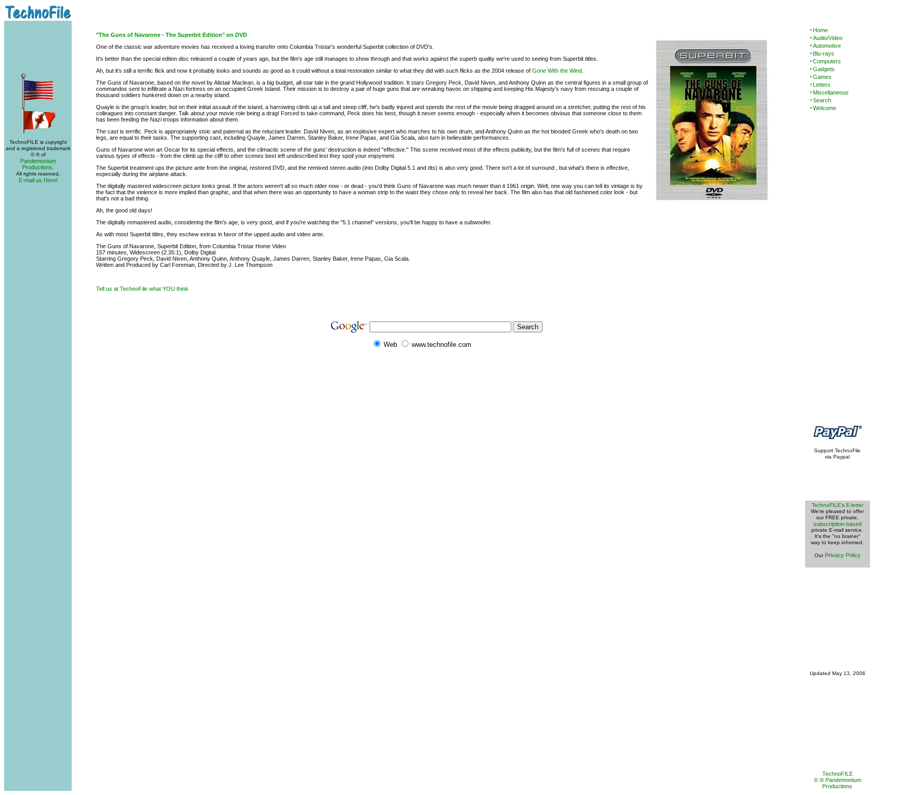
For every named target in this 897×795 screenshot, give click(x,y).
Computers (827, 61)
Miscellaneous (831, 92)
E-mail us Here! (38, 180)
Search (822, 100)
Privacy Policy (843, 555)
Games (822, 77)
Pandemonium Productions (38, 164)
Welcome (824, 108)
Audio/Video (827, 38)
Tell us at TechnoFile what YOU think (142, 289)
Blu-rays (823, 53)
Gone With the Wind (557, 71)
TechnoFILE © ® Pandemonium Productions (837, 780)
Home (820, 30)
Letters (822, 85)
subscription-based (837, 524)
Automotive (827, 46)
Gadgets (824, 69)
